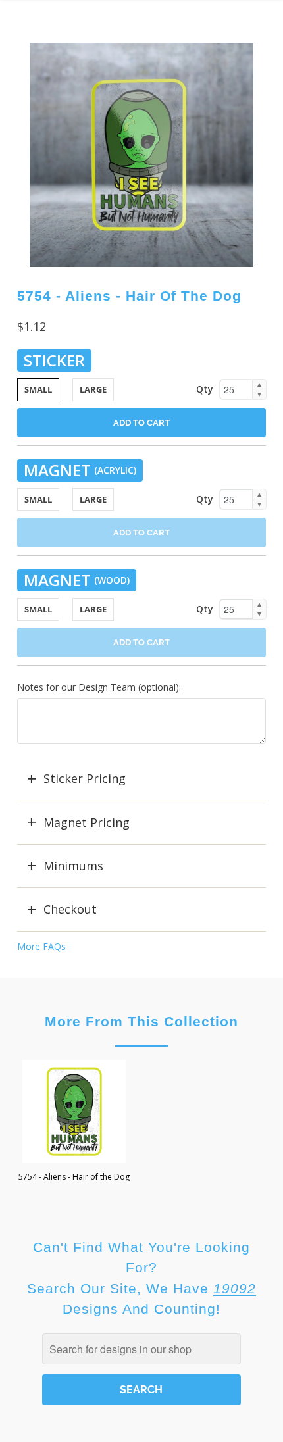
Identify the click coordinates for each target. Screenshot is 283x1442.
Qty (204, 389)
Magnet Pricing (86, 822)
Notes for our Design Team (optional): (99, 687)
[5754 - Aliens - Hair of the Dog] (142, 155)
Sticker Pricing (84, 778)
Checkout (70, 909)
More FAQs (41, 946)
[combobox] (142, 1348)
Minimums (73, 866)
